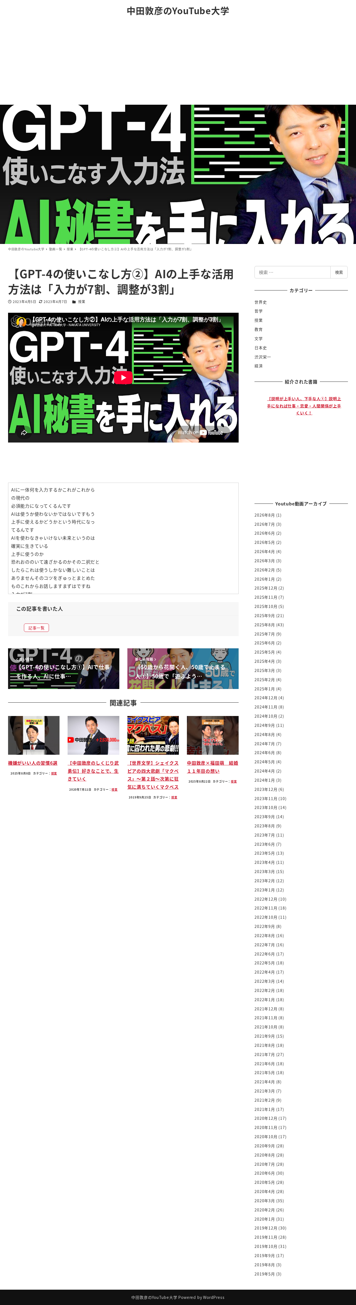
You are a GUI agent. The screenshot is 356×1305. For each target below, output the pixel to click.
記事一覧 (36, 627)
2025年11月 (265, 597)
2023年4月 (264, 862)
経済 (258, 365)
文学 (258, 338)
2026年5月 (264, 542)
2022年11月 (265, 908)
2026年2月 (264, 570)
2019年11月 (265, 1237)
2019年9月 (264, 1255)
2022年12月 (265, 899)
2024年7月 (264, 743)
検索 (339, 272)
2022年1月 (264, 999)
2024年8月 (264, 734)
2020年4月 (264, 1191)
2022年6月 (264, 954)
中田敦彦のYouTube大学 (178, 10)
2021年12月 (265, 1008)
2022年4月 (264, 972)
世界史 (260, 302)
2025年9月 (264, 615)
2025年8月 (264, 624)
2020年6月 (264, 1173)
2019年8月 (264, 1264)
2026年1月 (264, 579)
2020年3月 (264, 1200)
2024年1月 (264, 780)
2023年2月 (264, 880)
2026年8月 (264, 515)
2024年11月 (265, 707)
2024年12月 (265, 697)
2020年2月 (264, 1210)
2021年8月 (264, 1045)
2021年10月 (265, 1027)
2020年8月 (264, 1155)
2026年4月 (264, 551)
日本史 (260, 347)
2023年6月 (264, 844)
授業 (81, 301)
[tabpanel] (304, 440)
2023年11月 (265, 798)
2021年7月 (264, 1054)
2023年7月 (264, 835)
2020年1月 (264, 1219)
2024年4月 (264, 771)
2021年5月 (264, 1072)
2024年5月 (264, 761)
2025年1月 (264, 688)
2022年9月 (264, 926)
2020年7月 (264, 1164)
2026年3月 (264, 560)
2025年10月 (265, 606)
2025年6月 (264, 643)
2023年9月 (264, 816)
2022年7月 (264, 944)
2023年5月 (264, 853)
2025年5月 (264, 652)
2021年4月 (264, 1081)
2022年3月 (264, 981)
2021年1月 (264, 1109)
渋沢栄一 (262, 357)
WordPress (213, 1297)
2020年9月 (264, 1145)
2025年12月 (265, 588)
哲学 (258, 311)
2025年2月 (264, 679)
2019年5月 (264, 1274)
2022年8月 (264, 935)
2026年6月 (264, 533)
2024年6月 (264, 752)
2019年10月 (265, 1246)
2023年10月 (265, 807)
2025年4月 (264, 661)
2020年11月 (265, 1127)
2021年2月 (264, 1100)
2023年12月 (265, 789)
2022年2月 (264, 990)
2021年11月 (265, 1017)
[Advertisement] (178, 63)
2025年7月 (264, 634)
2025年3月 (264, 670)
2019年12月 (265, 1228)
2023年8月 (264, 826)
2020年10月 (265, 1136)
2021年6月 (264, 1063)
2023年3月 (264, 871)
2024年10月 (265, 716)
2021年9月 (264, 1036)
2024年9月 (264, 725)
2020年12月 (265, 1118)
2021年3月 (264, 1091)
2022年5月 (264, 963)
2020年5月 (264, 1182)
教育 (258, 329)
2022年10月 (265, 917)
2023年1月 (264, 890)
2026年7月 (264, 524)
